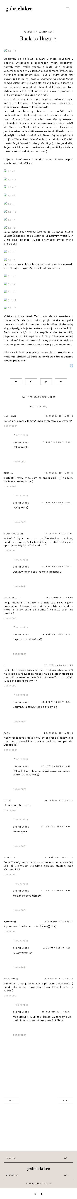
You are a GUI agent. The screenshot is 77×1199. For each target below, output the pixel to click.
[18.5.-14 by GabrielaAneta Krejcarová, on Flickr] (10, 300)
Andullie (10, 857)
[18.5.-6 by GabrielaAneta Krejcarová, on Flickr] (10, 228)
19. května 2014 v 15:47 (59, 473)
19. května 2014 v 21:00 (59, 533)
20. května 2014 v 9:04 (59, 597)
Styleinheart (12, 598)
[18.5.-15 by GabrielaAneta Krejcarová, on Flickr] (10, 292)
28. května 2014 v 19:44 (56, 567)
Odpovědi (22, 435)
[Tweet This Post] (16, 381)
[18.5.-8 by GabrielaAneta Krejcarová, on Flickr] (10, 172)
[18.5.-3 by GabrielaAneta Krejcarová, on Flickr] (9, 276)
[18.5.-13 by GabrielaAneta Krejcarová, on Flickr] (10, 51)
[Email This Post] (61, 381)
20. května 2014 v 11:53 (59, 665)
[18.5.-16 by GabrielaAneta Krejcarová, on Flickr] (10, 212)
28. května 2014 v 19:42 (56, 442)
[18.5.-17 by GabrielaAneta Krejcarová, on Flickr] (10, 309)
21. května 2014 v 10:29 (59, 800)
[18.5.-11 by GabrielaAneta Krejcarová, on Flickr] (9, 204)
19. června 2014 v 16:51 (56, 1012)
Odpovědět (11, 426)
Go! (66, 1158)
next (66, 1100)
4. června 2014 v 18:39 (59, 921)
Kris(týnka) (11, 979)
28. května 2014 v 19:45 (56, 766)
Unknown (10, 416)
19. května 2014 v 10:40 (59, 416)
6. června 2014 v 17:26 (57, 948)
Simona (8, 473)
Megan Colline (14, 534)
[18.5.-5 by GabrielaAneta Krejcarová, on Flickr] (10, 252)
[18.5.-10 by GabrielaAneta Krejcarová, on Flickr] (10, 188)
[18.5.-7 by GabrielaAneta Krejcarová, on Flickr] (9, 220)
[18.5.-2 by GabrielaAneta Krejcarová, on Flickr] (9, 284)
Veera (7, 801)
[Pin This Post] (46, 381)
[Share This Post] (31, 381)
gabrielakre (19, 9)
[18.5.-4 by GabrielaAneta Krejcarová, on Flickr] (10, 260)
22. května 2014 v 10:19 (59, 857)
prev (12, 1100)
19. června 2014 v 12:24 (58, 978)
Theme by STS (43, 1183)
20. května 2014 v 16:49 (58, 733)
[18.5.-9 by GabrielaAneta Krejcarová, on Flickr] (10, 196)
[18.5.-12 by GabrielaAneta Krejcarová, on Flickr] (10, 180)
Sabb (7, 733)
